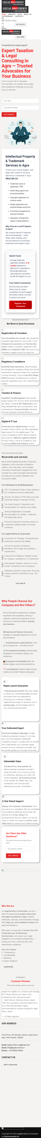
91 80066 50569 (16, 1050)
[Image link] (13, 1129)
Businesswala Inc (11, 1136)
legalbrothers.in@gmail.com (18, 1045)
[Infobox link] (20, 341)
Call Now (20, 37)
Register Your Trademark (20, 304)
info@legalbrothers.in (16, 1048)
